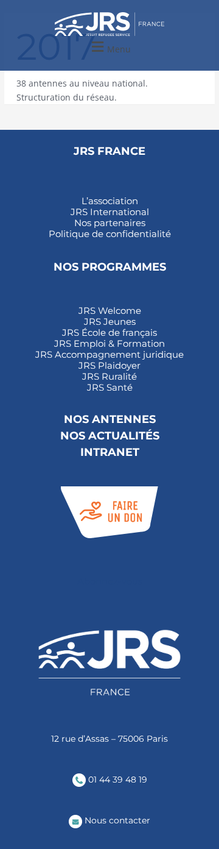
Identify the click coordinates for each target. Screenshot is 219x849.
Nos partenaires (109, 223)
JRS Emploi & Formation (109, 343)
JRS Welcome (109, 310)
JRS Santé (110, 387)
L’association (110, 201)
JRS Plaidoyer (109, 365)
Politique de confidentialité (110, 234)
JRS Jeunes (110, 321)
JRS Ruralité (109, 376)
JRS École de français (109, 332)
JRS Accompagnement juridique (109, 354)
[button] (109, 47)
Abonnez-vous (109, 581)
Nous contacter (116, 820)
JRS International (110, 212)
